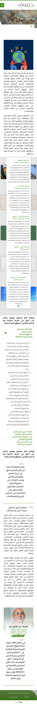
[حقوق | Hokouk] (19, 5)
